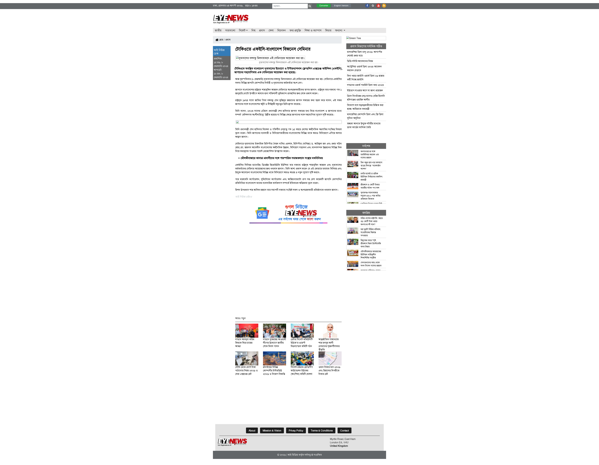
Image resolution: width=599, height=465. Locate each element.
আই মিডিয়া (293, 454)
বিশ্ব (253, 30)
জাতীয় (218, 30)
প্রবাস (262, 30)
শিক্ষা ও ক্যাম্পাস (313, 30)
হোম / (222, 39)
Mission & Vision (272, 430)
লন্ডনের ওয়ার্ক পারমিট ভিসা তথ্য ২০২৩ (365, 85)
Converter (323, 5)
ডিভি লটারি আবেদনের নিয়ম (360, 61)
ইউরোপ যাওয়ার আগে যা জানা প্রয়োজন (365, 90)
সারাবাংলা (230, 30)
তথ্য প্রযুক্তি (295, 30)
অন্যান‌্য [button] (339, 30)
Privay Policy (296, 430)
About (252, 430)
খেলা (271, 30)
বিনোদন (281, 30)
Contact (344, 430)
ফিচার (328, 30)
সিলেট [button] (242, 30)
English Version (341, 5)
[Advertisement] (288, 271)
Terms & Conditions (322, 430)
